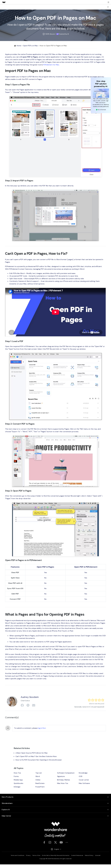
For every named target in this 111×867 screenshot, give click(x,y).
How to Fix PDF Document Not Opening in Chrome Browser (39, 760)
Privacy (28, 855)
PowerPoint (40, 787)
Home (18, 45)
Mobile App (18, 780)
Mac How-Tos (62, 783)
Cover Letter (84, 780)
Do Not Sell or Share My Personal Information (55, 855)
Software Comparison (65, 773)
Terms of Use (36, 855)
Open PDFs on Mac (30, 45)
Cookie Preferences (77, 855)
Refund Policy (89, 855)
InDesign (17, 787)
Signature (61, 776)
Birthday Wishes (63, 780)
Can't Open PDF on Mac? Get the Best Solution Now (36, 756)
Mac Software (84, 783)
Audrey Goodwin (30, 697)
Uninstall (97, 855)
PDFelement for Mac (51, 65)
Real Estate (39, 783)
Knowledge (83, 773)
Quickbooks (18, 783)
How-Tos (17, 773)
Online (37, 780)
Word (37, 776)
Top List (38, 773)
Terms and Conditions (17, 855)
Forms (16, 776)
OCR (80, 776)
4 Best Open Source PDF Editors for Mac (32, 753)
